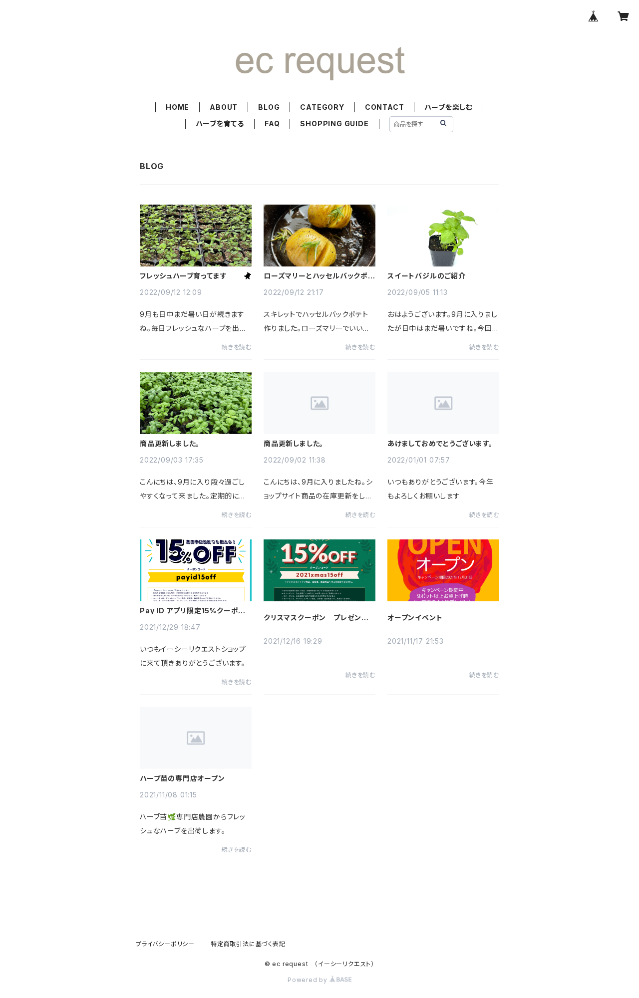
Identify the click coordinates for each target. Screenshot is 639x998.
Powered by (308, 980)
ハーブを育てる (220, 123)
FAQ (272, 123)
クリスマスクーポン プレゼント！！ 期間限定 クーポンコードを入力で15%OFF (318, 617)
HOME (177, 107)
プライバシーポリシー (165, 944)
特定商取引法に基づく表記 (248, 944)
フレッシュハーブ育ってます (183, 275)
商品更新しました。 (170, 443)
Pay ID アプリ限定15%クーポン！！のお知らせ (189, 610)
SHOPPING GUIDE (334, 123)
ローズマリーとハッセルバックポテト (319, 275)
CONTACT (384, 107)
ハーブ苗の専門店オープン (182, 778)
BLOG (269, 107)
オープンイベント (414, 617)
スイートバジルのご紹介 (426, 275)
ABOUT (224, 107)
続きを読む (237, 347)
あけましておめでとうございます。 (440, 443)
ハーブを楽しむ (448, 107)
